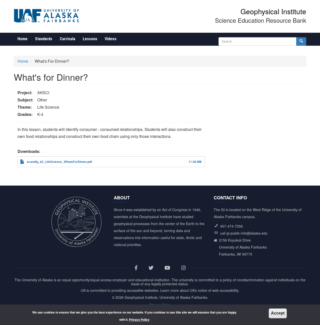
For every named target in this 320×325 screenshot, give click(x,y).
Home (23, 38)
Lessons (90, 38)
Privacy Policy (139, 319)
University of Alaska (37, 279)
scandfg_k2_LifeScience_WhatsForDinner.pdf (59, 161)
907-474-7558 (231, 226)
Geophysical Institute (273, 11)
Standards (43, 38)
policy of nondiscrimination (243, 279)
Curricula (67, 38)
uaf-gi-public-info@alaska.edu (244, 233)
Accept (277, 313)
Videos (110, 38)
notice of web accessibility (218, 290)
